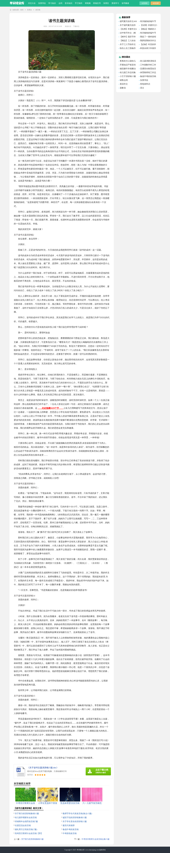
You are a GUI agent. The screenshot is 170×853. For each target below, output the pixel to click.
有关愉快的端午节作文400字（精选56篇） (147, 21)
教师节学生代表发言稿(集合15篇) (77, 813)
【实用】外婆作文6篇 (128, 29)
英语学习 (115, 3)
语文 (142, 88)
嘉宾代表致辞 (69, 825)
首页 (22, 10)
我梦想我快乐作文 (148, 40)
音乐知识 (68, 3)
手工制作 (78, 3)
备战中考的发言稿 (71, 829)
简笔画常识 (145, 84)
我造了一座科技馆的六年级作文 (147, 37)
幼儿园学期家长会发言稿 (26, 817)
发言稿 (37, 10)
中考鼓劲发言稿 (70, 833)
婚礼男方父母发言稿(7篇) (26, 829)
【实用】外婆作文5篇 (148, 25)
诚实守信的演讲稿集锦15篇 (75, 817)
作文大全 (32, 3)
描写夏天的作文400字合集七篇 (128, 21)
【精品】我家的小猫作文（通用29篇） (148, 29)
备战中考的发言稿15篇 (147, 76)
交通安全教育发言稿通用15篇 (147, 69)
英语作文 (124, 84)
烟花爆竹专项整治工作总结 (127, 69)
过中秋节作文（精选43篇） (127, 33)
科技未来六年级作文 (147, 48)
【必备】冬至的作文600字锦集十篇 (147, 44)
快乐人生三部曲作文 (127, 48)
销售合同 (124, 80)
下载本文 (76, 26)
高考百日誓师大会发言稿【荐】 (29, 833)
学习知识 (52, 3)
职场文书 (97, 3)
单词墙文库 (81, 850)
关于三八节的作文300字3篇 (127, 44)
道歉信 (123, 88)
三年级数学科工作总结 (147, 65)
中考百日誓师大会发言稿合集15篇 (95, 839)
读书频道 (125, 3)
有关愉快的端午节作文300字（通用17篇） (147, 33)
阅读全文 (68, 26)
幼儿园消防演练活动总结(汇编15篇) (147, 61)
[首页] (17, 2)
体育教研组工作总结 (147, 72)
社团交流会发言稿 (23, 825)
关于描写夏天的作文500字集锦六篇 (127, 25)
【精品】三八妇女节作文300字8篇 (127, 40)
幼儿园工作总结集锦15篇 (127, 72)
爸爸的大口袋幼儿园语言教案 (127, 61)
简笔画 (88, 3)
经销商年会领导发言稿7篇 (26, 821)
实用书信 (42, 3)
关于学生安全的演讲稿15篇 (75, 821)
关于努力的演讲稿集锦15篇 (27, 813)
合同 (60, 3)
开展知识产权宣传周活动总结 (127, 65)
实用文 (106, 3)
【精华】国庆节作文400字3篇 (127, 37)
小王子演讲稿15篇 (128, 76)
